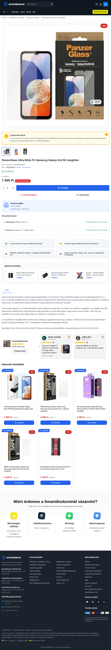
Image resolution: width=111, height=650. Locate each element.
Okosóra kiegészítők (63, 565)
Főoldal (4, 18)
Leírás (6, 290)
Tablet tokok (60, 568)
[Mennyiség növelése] (13, 188)
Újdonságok (15, 12)
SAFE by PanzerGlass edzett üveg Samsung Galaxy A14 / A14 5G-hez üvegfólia (16, 469)
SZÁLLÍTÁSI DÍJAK (100, 12)
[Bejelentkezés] (100, 4)
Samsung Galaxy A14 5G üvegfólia (53, 18)
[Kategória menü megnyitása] (5, 12)
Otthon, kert (60, 583)
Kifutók (29, 12)
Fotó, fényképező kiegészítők (39, 583)
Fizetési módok (90, 568)
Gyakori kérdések (91, 583)
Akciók (22, 12)
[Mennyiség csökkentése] (4, 188)
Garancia (88, 586)
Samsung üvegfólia (32, 18)
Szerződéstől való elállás (93, 589)
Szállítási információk (92, 565)
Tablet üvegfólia (34, 571)
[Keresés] (52, 4)
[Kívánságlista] (96, 4)
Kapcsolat (88, 577)
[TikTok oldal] (98, 602)
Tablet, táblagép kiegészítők (65, 571)
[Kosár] (105, 4)
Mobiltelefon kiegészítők (37, 565)
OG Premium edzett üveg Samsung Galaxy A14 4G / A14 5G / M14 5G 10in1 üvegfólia (91, 409)
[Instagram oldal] (93, 602)
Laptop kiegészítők (35, 568)
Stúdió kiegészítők (62, 580)
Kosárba (64, 188)
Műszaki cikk (33, 577)
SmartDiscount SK (91, 592)
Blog (34, 12)
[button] (105, 346)
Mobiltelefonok (34, 580)
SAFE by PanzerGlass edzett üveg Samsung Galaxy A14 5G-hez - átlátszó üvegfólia (54, 409)
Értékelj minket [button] (20, 351)
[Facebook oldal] (87, 602)
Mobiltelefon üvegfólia (16, 18)
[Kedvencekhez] (33, 400)
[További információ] (106, 134)
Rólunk (87, 562)
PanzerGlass (26, 167)
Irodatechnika (61, 574)
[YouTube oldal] (104, 602)
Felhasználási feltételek (93, 574)
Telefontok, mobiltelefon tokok (39, 562)
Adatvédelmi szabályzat (93, 571)
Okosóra (59, 577)
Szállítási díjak (15, 209)
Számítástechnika (35, 574)
